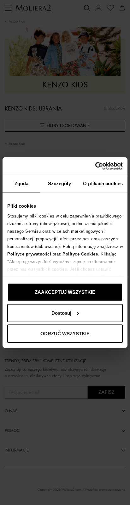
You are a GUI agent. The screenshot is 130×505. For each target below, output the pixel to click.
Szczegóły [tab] (59, 183)
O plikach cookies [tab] (103, 183)
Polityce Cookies (80, 253)
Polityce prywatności (29, 253)
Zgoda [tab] (22, 183)
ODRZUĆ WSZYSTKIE (65, 333)
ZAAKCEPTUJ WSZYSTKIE (65, 292)
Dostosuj (61, 312)
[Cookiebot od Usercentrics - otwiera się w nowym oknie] (95, 166)
